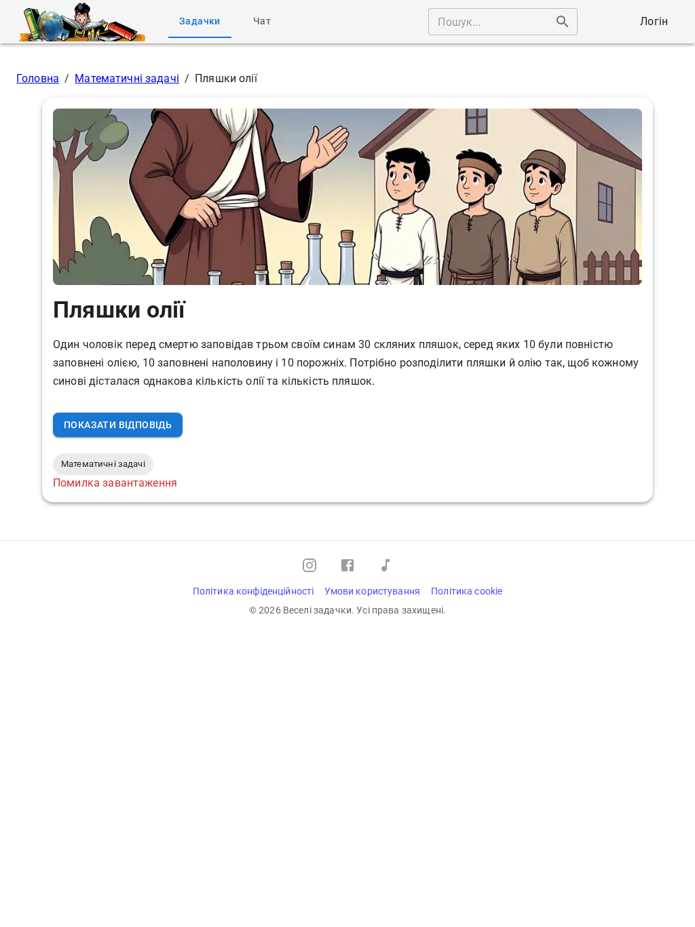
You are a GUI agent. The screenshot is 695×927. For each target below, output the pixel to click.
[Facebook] (347, 565)
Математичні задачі (127, 78)
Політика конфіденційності (253, 591)
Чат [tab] (262, 21)
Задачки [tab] (200, 21)
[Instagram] (309, 565)
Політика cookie (466, 591)
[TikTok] (385, 565)
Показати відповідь (118, 424)
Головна (37, 78)
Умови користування (372, 591)
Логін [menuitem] (654, 21)
